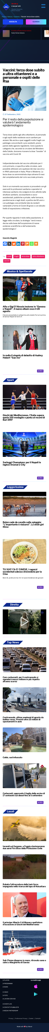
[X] (9, 244)
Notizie (10, 17)
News (6, 987)
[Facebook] (5, 244)
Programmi (8, 983)
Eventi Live (8, 1004)
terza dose (26, 256)
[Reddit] (14, 244)
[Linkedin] (18, 244)
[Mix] (27, 244)
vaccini (6, 261)
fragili (16, 256)
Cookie (31, 1018)
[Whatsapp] (32, 244)
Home (4, 17)
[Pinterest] (23, 244)
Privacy (11, 1018)
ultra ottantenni (38, 256)
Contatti (38, 1018)
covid (9, 256)
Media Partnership (11, 1010)
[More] (36, 244)
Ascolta (13, 22)
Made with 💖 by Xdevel (24, 1026)
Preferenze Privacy (21, 1018)
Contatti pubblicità (11, 1007)
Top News (17, 17)
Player (6, 980)
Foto (6, 995)
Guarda (36, 22)
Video (6, 992)
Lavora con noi (9, 998)
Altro (40, 371)
